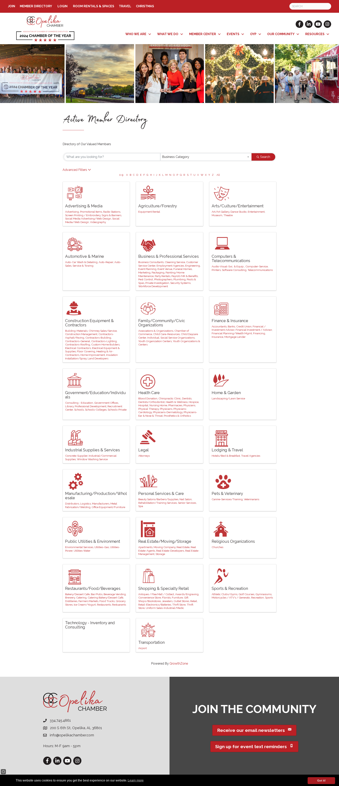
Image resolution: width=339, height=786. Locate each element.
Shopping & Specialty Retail (163, 588)
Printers (216, 269)
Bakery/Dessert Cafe (77, 594)
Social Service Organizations (177, 337)
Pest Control (145, 279)
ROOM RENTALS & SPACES (93, 6)
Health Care (149, 392)
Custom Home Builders (105, 344)
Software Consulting (234, 269)
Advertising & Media (83, 206)
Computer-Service (256, 266)
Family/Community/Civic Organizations (161, 322)
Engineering (192, 265)
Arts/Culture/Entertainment (237, 206)
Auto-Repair (106, 262)
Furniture (177, 597)
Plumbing (179, 279)
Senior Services (187, 502)
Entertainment (256, 211)
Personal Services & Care (161, 493)
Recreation (257, 597)
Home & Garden (226, 392)
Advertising (72, 211)
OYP (253, 34)
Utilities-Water (82, 550)
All (218, 174)
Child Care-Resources (166, 334)
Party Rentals (162, 276)
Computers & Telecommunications (231, 258)
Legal (143, 450)
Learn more (136, 780)
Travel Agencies (250, 455)
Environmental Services (79, 547)
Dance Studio (239, 211)
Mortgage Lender (235, 336)
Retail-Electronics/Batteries (154, 604)
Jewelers (167, 601)
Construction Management (81, 334)
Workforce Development (153, 286)
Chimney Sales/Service (103, 330)
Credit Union (244, 326)
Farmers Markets (88, 601)
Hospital (143, 405)
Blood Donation (147, 398)
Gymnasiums (263, 594)
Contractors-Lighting (104, 341)
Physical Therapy (148, 408)
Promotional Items (91, 211)
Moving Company (164, 547)
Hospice (194, 401)
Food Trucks (107, 601)
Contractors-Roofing (77, 344)
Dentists (186, 398)
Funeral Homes (182, 269)
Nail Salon (186, 499)
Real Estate (183, 547)
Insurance (217, 336)
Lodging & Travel (227, 450)
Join (11, 6)
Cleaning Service (175, 262)
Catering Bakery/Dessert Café (105, 597)
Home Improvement (92, 354)
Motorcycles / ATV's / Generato (231, 597)
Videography (98, 222)
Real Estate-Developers (170, 550)
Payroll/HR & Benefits (184, 276)
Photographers (163, 279)
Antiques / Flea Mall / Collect (156, 594)
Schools (79, 409)
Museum (217, 215)
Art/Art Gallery (220, 211)
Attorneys (144, 455)
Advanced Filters (75, 170)
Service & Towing (83, 265)
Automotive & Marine (84, 256)
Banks (231, 326)
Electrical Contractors (78, 348)
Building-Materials (76, 330)
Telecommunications (260, 269)
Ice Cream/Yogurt (85, 604)
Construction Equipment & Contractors (89, 322)
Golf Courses (246, 594)
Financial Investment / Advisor (254, 329)
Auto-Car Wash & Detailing (81, 262)
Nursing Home (158, 405)
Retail (193, 601)
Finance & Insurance (230, 320)
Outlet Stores (181, 601)
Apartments (145, 547)
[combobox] (206, 157)
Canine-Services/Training (227, 499)
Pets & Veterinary (227, 493)
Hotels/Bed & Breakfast (226, 455)
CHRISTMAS (145, 6)
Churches (217, 547)
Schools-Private (117, 409)
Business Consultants (151, 262)
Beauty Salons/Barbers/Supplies (158, 499)
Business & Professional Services (168, 256)
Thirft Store (179, 604)
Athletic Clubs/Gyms (224, 594)
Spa (140, 506)
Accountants (219, 326)
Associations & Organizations (155, 330)
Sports (269, 597)
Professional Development (90, 406)
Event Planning (147, 269)
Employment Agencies (170, 265)
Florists (166, 597)
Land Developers (98, 358)
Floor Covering (86, 351)
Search (265, 157)
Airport (142, 648)
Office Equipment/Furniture (108, 507)
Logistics (85, 503)
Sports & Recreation (230, 588)
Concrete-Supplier (76, 455)
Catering (81, 597)
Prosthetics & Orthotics (177, 415)
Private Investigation (157, 282)
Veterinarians (251, 499)
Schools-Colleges (96, 409)
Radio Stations (111, 211)
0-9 (121, 174)
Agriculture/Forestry (157, 206)
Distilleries (71, 601)
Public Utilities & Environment (92, 541)
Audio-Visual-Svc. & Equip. (228, 266)
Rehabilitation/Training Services (157, 502)
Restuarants (119, 604)
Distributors (72, 503)
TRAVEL (125, 6)
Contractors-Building (98, 337)
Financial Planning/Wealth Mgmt (232, 333)
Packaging (158, 272)
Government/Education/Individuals (95, 394)
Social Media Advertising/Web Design (88, 218)
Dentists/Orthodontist (151, 401)
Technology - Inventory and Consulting (90, 624)
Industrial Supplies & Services (92, 450)
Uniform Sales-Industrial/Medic (165, 607)
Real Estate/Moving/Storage (164, 541)
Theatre (228, 215)
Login (62, 6)
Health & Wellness (177, 401)
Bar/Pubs (96, 594)
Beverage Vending (115, 594)
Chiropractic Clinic (170, 398)
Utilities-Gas (101, 547)
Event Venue (165, 269)
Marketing (144, 272)
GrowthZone (179, 663)
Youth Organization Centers (155, 341)
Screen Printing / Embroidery (82, 215)
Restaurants (104, 604)
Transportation (151, 642)
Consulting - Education (79, 402)
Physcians (189, 405)
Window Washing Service (92, 459)
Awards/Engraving (187, 594)
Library (69, 406)
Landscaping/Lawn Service (228, 398)
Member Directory (36, 6)
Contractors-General (77, 341)
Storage (160, 554)
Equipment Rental (149, 211)
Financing (259, 333)
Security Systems (180, 282)
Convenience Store (149, 597)
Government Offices (106, 402)
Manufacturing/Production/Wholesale (96, 495)
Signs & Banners (111, 215)
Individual (153, 337)
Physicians (166, 408)
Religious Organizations (233, 541)
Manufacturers (100, 503)
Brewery (70, 597)
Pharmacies (175, 405)
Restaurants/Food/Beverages (92, 588)
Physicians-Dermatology (167, 412)
